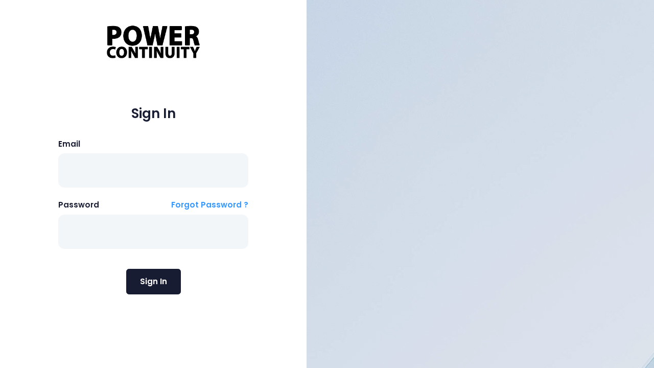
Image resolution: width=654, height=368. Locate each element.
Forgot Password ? (209, 204)
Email (69, 144)
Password (78, 204)
